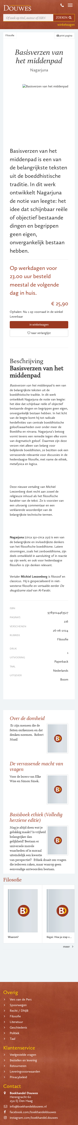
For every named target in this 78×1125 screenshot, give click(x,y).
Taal (12, 1039)
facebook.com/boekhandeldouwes (33, 1112)
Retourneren (18, 1066)
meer (67, 947)
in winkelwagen (39, 324)
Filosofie (9, 35)
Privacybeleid (18, 1077)
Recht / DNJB (19, 1011)
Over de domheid (27, 718)
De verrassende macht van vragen (36, 766)
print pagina (65, 35)
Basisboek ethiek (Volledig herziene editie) (36, 817)
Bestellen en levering (23, 1060)
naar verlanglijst (40, 333)
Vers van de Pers (21, 999)
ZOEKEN (62, 17)
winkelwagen (66, 25)
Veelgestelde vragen (23, 1055)
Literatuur (16, 1022)
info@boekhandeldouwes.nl (28, 1106)
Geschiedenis (18, 1027)
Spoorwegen (18, 1005)
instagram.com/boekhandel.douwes (34, 1118)
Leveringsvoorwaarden (25, 1071)
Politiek (14, 1033)
